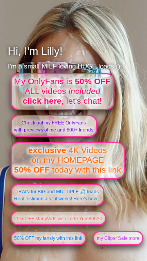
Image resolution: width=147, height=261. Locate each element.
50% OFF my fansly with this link (48, 238)
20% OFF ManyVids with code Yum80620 (58, 218)
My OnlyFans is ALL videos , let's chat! (62, 91)
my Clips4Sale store (118, 238)
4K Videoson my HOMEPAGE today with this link (67, 160)
